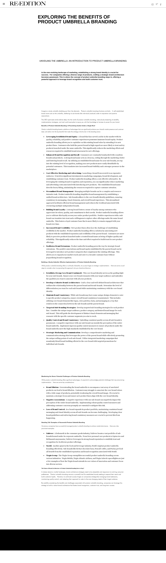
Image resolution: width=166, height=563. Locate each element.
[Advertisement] (83, 95)
